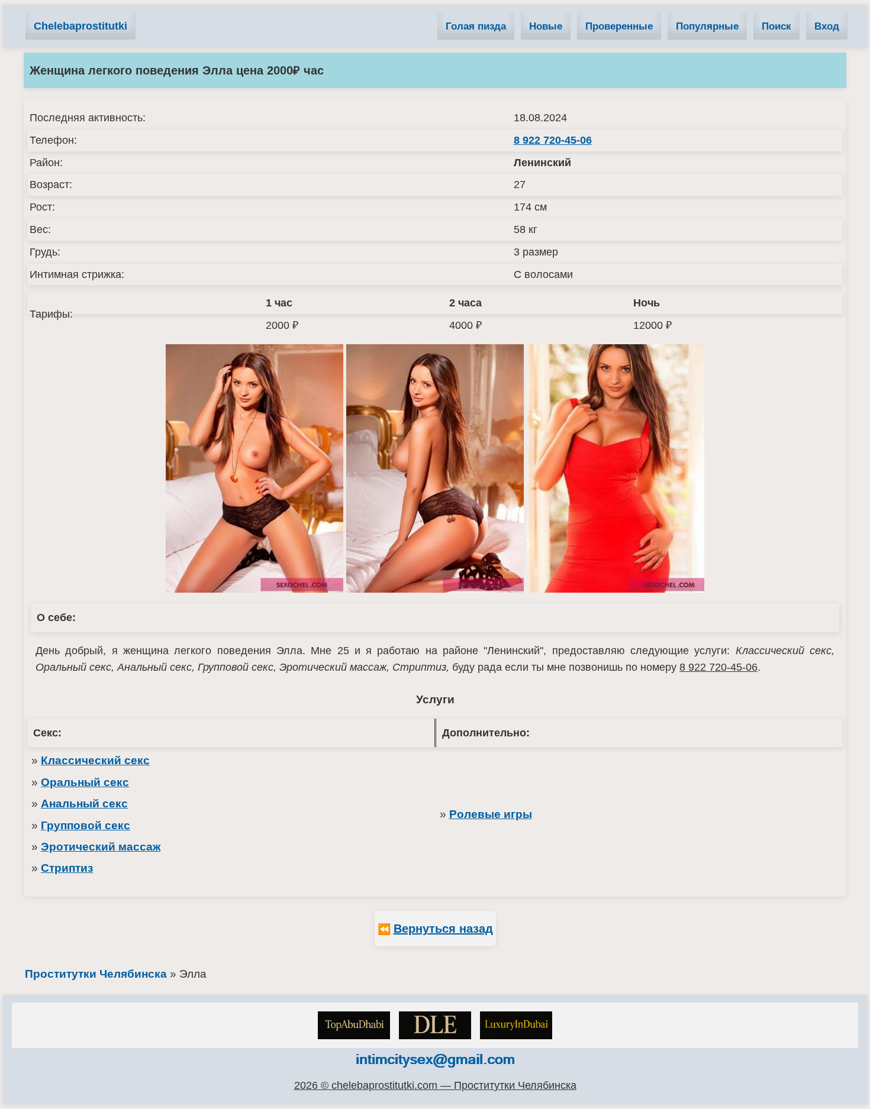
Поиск (776, 26)
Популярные (707, 26)
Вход (826, 26)
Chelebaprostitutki (80, 26)
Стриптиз (67, 868)
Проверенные (619, 26)
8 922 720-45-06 (553, 140)
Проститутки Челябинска (96, 974)
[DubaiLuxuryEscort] (435, 1025)
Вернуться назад (443, 928)
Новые (545, 26)
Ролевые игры (490, 814)
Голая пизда (476, 26)
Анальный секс (84, 803)
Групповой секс (85, 825)
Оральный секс (85, 782)
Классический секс (95, 760)
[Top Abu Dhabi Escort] (354, 1025)
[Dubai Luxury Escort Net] (516, 1025)
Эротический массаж (100, 846)
